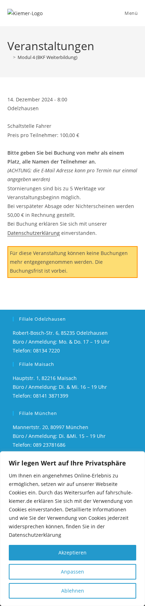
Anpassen (72, 571)
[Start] (9, 57)
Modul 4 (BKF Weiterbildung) (47, 57)
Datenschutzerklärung (33, 233)
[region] (72, 528)
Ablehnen (72, 590)
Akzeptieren (72, 552)
